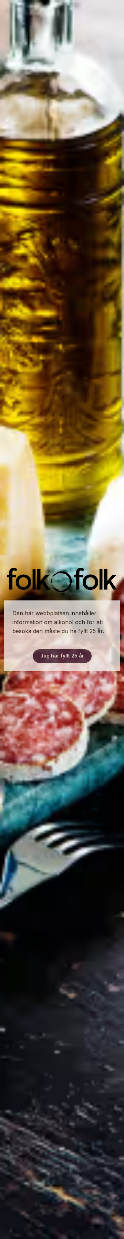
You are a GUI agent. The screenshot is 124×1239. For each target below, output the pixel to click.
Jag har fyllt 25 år (62, 656)
